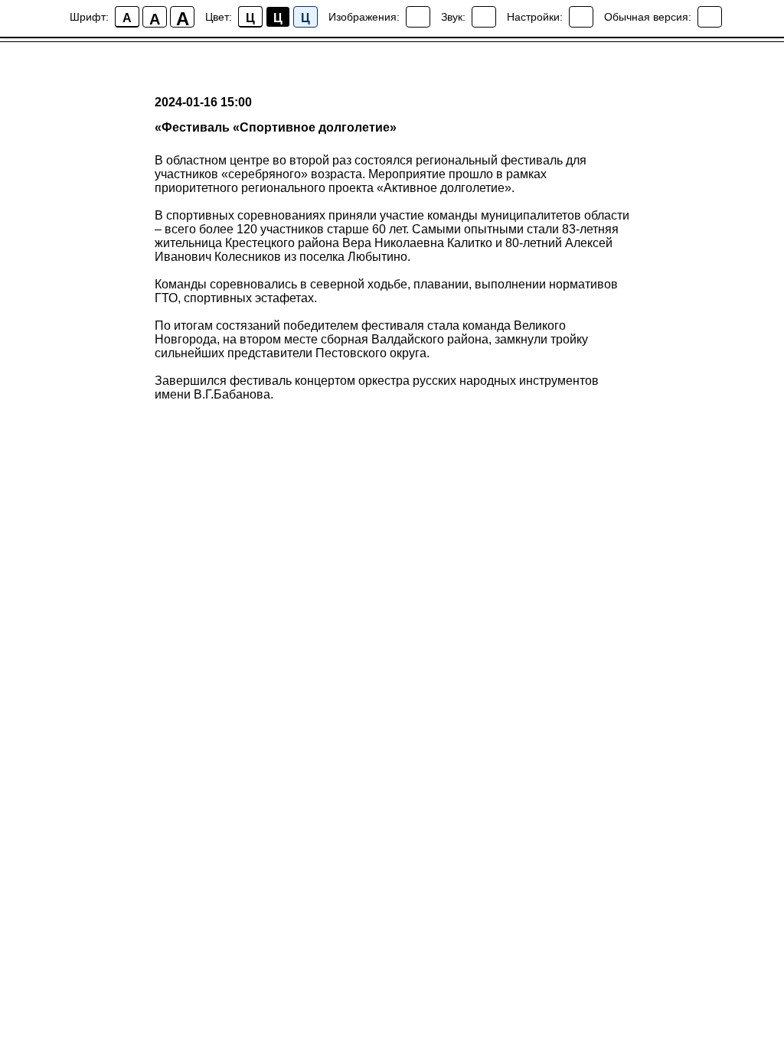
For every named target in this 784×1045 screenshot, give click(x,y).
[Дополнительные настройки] (581, 17)
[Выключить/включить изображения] (418, 17)
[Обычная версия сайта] (709, 17)
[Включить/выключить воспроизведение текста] (484, 17)
